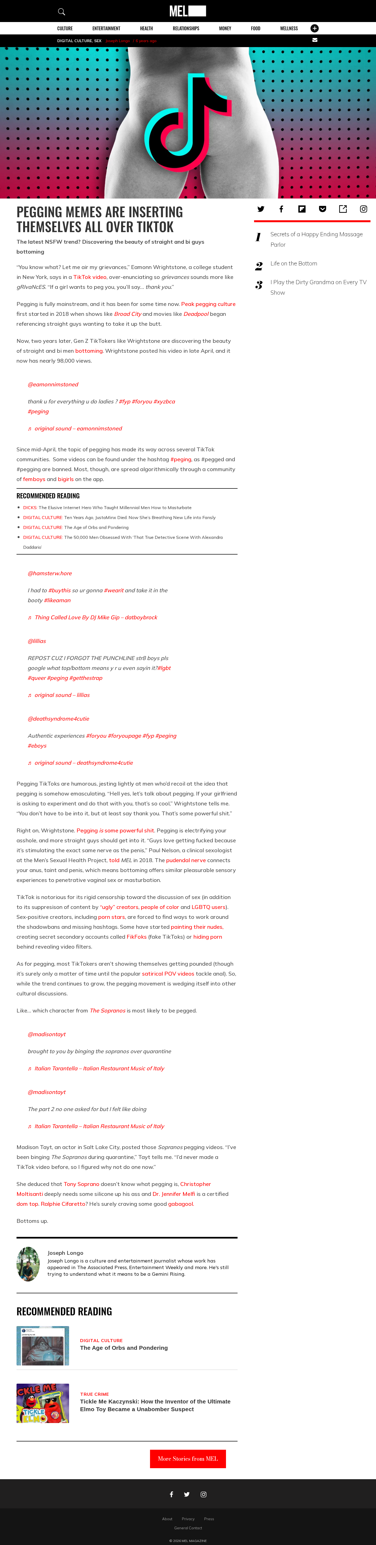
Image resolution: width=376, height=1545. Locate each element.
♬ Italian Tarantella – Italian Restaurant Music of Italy (96, 1068)
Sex (97, 40)
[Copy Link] (342, 209)
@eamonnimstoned (53, 384)
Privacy (188, 1519)
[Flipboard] (301, 209)
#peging (38, 411)
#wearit (113, 590)
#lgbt (163, 667)
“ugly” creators (119, 906)
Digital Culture (74, 40)
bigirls (66, 479)
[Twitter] (260, 209)
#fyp (124, 401)
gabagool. (181, 1203)
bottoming (89, 350)
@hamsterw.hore (50, 573)
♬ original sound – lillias (58, 694)
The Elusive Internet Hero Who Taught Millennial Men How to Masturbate (107, 507)
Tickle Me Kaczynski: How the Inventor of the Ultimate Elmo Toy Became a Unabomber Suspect (155, 1405)
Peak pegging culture (208, 303)
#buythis (59, 590)
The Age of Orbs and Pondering (76, 527)
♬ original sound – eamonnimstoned (75, 428)
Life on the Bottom (294, 263)
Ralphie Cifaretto (63, 1203)
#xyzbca (164, 401)
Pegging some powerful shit (115, 830)
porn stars (111, 916)
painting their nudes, (197, 926)
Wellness (289, 28)
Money (225, 28)
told (114, 860)
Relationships (186, 28)
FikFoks (137, 936)
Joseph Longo (117, 40)
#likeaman (57, 600)
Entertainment (106, 28)
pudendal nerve (186, 860)
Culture (65, 28)
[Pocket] (322, 209)
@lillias (37, 640)
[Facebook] (281, 209)
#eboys (37, 745)
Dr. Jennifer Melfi (173, 1193)
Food (255, 28)
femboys (34, 479)
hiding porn (207, 936)
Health (146, 28)
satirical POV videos (168, 973)
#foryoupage (124, 735)
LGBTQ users (208, 906)
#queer (36, 677)
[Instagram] (363, 209)
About (167, 1519)
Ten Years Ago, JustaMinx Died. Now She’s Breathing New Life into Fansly (119, 517)
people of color (160, 906)
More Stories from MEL (188, 1458)
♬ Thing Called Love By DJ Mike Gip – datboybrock (92, 617)
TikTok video (90, 276)
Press (209, 1519)
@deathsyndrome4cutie (58, 718)
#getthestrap (85, 677)
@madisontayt (46, 1034)
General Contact (188, 1528)
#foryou (142, 401)
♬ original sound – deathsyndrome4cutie (80, 762)
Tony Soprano (81, 1183)
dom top (27, 1203)
